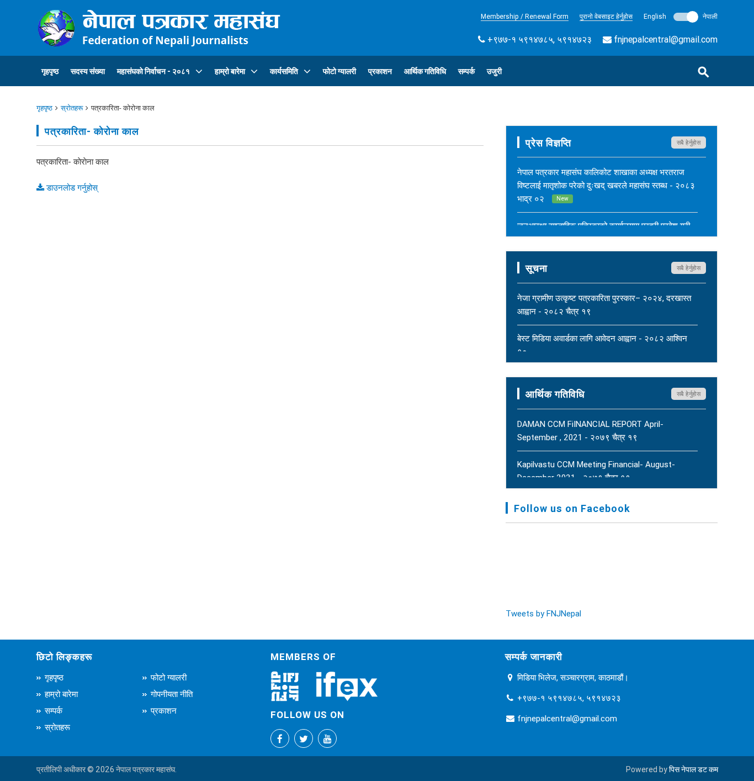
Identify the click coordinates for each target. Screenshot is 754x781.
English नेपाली (681, 16)
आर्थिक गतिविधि (425, 71)
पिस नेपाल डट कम (693, 769)
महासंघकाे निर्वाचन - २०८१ (153, 71)
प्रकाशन (380, 71)
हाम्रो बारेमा (230, 71)
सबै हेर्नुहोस (689, 142)
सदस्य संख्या (88, 71)
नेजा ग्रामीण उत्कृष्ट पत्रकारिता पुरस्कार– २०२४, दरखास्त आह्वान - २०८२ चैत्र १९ (604, 304)
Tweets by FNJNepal (543, 613)
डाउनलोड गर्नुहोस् (71, 187)
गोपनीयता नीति (172, 694)
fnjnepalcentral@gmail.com (666, 39)
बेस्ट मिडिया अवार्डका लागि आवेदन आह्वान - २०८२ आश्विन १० (602, 345)
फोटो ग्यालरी (339, 71)
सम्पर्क (466, 71)
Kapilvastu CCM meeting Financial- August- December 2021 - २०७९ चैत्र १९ (596, 471)
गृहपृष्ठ (50, 71)
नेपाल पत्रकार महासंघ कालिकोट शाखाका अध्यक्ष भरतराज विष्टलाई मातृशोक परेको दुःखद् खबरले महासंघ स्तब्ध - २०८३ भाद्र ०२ (606, 185)
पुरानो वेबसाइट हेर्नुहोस (606, 16)
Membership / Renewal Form (525, 16)
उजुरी (494, 71)
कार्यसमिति (284, 71)
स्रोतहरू (72, 108)
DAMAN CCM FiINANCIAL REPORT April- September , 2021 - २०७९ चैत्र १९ (590, 430)
